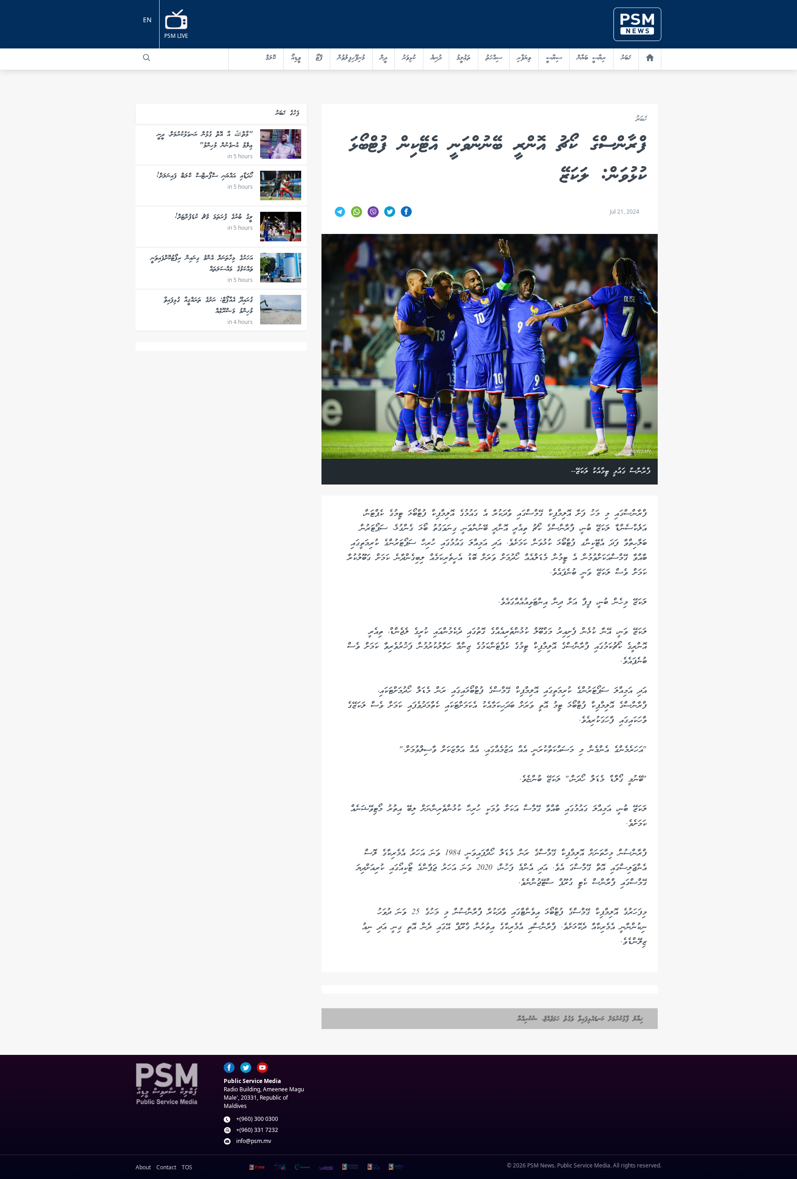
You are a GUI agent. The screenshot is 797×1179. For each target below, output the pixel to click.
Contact (166, 1167)
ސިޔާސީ (554, 58)
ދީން (383, 58)
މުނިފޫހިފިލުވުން (351, 58)
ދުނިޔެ (436, 58)
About (143, 1167)
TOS (187, 1167)
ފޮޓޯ (319, 58)
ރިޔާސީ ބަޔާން (591, 58)
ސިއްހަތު (494, 58)
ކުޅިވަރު (409, 58)
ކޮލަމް (271, 58)
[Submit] (147, 57)
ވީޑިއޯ (296, 58)
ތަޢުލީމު (463, 58)
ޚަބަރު (626, 58)
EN (147, 19)
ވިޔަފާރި (524, 58)
